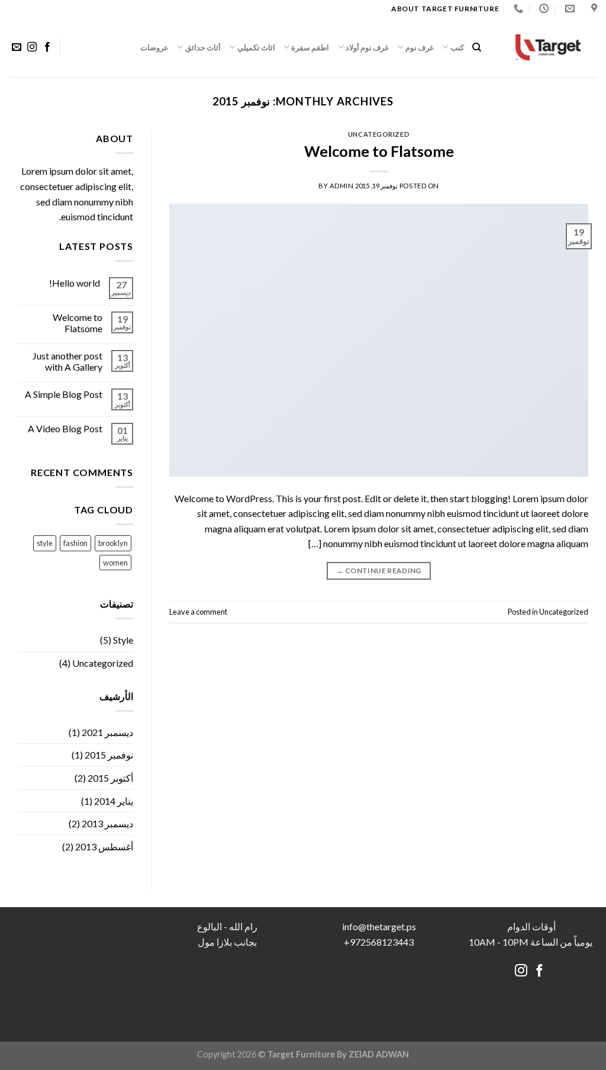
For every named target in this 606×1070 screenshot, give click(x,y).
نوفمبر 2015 (109, 754)
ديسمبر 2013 (107, 823)
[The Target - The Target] (548, 47)
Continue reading (378, 570)
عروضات (154, 47)
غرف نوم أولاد (367, 47)
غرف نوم (419, 47)
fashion (75, 543)
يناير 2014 (113, 800)
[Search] (476, 47)
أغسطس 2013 (104, 846)
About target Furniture (445, 8)
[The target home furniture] (592, 8)
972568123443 (382, 941)
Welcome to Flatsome (379, 151)
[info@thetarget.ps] (568, 8)
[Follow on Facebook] (47, 47)
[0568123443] (517, 8)
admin (342, 185)
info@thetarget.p (377, 926)
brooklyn (113, 543)
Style (123, 639)
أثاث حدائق (203, 47)
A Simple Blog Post (63, 394)
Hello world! (74, 282)
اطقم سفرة (310, 47)
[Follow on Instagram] (32, 47)
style (45, 543)
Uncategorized (379, 134)
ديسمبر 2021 (107, 732)
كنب (456, 47)
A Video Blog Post (65, 428)
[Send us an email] (16, 47)
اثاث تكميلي (256, 47)
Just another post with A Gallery (67, 361)
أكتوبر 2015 (110, 777)
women (115, 562)
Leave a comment (198, 611)
